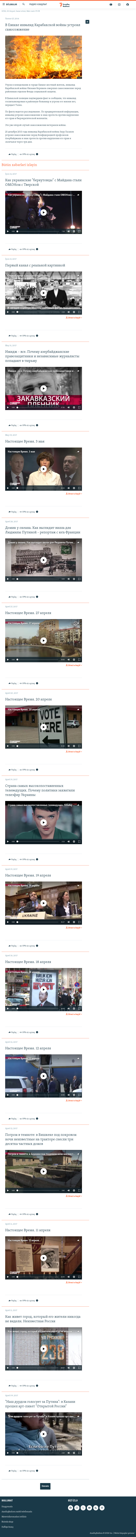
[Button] (12, 154)
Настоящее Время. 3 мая (21, 451)
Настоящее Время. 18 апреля (24, 972)
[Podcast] (102, 1507)
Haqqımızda (7, 1507)
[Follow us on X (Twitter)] (83, 1507)
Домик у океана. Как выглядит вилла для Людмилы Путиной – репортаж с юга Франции (57, 542)
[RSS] (95, 1507)
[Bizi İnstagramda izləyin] (119, 5)
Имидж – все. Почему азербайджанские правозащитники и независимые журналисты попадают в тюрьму (67, 371)
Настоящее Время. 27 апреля (24, 623)
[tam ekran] (79, 231)
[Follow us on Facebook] (70, 1507)
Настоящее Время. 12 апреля (23, 1058)
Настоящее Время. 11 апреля (23, 1240)
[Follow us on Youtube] (89, 1507)
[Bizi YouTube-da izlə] (111, 5)
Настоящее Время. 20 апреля (24, 709)
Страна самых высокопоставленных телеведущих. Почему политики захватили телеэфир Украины (62, 805)
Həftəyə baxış (7, 1527)
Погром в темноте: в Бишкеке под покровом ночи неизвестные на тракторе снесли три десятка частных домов (69, 1154)
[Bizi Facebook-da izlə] (128, 5)
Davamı (45, 1486)
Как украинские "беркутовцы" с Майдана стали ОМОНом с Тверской (46, 195)
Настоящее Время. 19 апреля (23, 885)
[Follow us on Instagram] (76, 1507)
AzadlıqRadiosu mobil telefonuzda (17, 1512)
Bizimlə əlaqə (7, 1522)
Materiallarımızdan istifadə (14, 1517)
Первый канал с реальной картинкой (28, 275)
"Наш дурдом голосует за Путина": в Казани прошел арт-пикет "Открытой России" (52, 1416)
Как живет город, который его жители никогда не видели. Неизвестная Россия (52, 1331)
